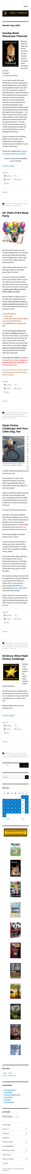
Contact (5, 1163)
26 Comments (11, 418)
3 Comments (24, 757)
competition (20, 755)
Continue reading (8, 166)
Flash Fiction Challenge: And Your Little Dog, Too (15, 428)
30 (27, 812)
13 (15, 804)
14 (19, 804)
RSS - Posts (8, 1073)
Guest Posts (8, 1097)
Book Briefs (8, 1092)
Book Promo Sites (8, 1150)
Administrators (9, 203)
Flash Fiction (6, 1155)
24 (4, 812)
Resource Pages (8, 1159)
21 (19, 808)
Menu (26, 6)
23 (27, 808)
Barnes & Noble (20, 153)
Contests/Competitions (12, 1095)
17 (4, 808)
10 (4, 804)
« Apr (7, 819)
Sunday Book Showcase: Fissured (14, 35)
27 (15, 812)
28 (19, 812)
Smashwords (6, 153)
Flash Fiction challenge (20, 645)
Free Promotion (7, 1142)
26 (12, 812)
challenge (14, 755)
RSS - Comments (10, 1075)
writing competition (8, 646)
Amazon (24, 151)
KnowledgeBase (8, 1146)
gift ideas (15, 414)
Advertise (5, 1133)
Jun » (23, 819)
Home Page (6, 1125)
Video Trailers (9, 1102)
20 (15, 808)
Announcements (10, 1090)
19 (12, 808)
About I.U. (5, 1129)
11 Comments (12, 648)
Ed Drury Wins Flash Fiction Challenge (15, 657)
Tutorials (7, 1100)
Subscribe (5, 1137)
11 (8, 804)
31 (4, 815)
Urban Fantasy (17, 205)
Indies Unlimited (7, 1169)
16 (26, 804)
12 (11, 804)
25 (8, 812)
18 (8, 808)
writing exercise (18, 646)
